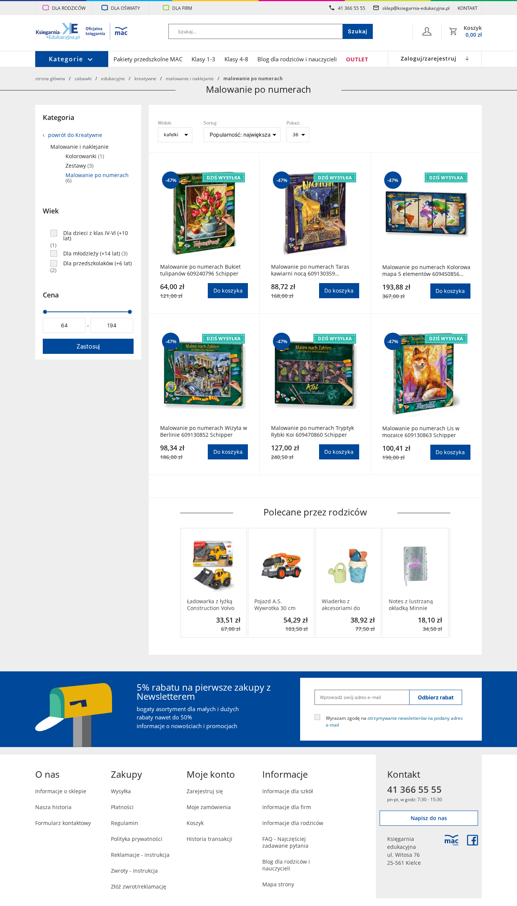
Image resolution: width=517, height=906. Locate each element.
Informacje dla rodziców (292, 823)
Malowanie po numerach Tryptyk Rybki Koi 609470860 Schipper (312, 431)
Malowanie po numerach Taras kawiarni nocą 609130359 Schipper (310, 270)
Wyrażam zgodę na (394, 721)
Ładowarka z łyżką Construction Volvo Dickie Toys (210, 605)
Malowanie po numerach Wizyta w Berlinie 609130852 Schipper (203, 431)
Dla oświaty (125, 8)
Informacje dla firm (286, 807)
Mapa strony (278, 884)
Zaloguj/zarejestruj (428, 58)
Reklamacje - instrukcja (140, 854)
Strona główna (50, 78)
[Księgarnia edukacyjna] (451, 840)
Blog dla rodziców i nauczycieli (297, 59)
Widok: (165, 122)
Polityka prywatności (136, 838)
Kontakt (468, 8)
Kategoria (58, 117)
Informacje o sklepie (60, 791)
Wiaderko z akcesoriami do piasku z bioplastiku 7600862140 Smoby (347, 605)
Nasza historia (53, 807)
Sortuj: (210, 122)
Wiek (51, 210)
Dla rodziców (69, 8)
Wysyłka (121, 791)
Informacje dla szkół (287, 791)
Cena (51, 294)
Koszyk (195, 823)
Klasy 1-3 (203, 59)
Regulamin (124, 823)
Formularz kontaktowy (63, 823)
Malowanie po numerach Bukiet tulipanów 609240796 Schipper (200, 270)
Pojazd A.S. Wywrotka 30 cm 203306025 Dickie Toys (276, 605)
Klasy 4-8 (236, 59)
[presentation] (186, 583)
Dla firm (182, 8)
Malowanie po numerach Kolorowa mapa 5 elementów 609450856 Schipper (426, 270)
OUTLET (357, 59)
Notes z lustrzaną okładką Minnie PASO (411, 605)
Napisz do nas (429, 818)
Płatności (122, 807)
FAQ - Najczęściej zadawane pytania (285, 842)
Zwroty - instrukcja (134, 870)
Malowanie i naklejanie (190, 78)
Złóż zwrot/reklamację (138, 886)
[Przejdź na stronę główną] (82, 32)
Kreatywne (145, 78)
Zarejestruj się (205, 791)
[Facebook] (472, 840)
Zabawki (83, 78)
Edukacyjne (113, 78)
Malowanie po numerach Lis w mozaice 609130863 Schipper (420, 432)
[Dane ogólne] (426, 31)
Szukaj (358, 31)
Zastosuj (88, 346)
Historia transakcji (209, 838)
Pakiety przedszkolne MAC (148, 59)
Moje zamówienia (209, 807)
